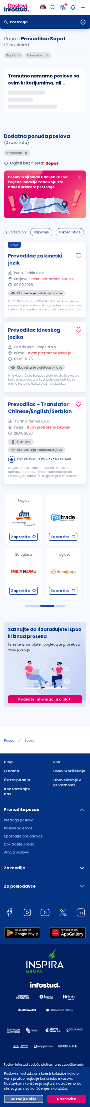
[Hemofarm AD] (60, 573)
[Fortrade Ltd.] (60, 519)
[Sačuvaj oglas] (78, 255)
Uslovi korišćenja (69, 771)
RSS (56, 761)
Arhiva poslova (16, 852)
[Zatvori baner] (79, 177)
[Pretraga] (53, 7)
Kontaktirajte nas (17, 792)
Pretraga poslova (19, 820)
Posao (9, 740)
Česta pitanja (17, 780)
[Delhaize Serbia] (21, 573)
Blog (8, 761)
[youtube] (45, 913)
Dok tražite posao (19, 844)
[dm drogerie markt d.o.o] (21, 519)
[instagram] (27, 913)
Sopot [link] (29, 740)
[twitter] (63, 913)
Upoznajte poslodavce (23, 836)
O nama (11, 771)
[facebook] (9, 913)
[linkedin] (81, 913)
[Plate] (63, 7)
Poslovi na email (18, 828)
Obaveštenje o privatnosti (67, 783)
